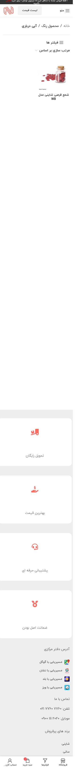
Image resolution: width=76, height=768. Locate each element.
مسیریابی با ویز (52, 687)
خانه (67, 26)
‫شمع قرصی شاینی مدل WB (53, 97)
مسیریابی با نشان (50, 671)
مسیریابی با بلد (52, 679)
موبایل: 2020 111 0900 (55, 718)
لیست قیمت (29, 10)
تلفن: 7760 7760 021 (55, 708)
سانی (66, 752)
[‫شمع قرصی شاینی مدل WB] (54, 75)
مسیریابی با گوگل (50, 662)
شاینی (66, 744)
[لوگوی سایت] (8, 10)
